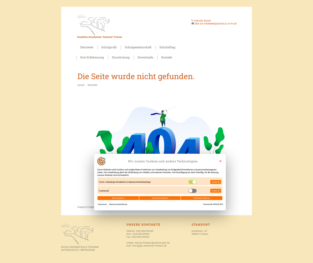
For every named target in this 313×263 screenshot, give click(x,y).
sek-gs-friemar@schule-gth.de (152, 242)
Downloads (145, 57)
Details (215, 181)
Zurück (80, 85)
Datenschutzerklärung (118, 204)
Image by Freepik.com (88, 207)
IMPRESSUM (87, 250)
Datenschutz (69, 250)
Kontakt (166, 57)
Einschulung (121, 57)
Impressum (103, 204)
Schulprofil (109, 47)
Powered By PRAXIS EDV (213, 204)
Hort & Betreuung (92, 57)
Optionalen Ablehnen (202, 198)
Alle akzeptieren (118, 198)
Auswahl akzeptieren (160, 198)
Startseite (86, 47)
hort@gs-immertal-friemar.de (150, 245)
